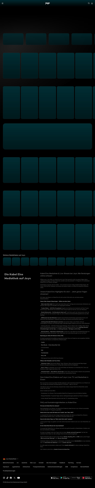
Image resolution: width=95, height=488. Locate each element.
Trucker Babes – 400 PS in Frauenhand (51, 308)
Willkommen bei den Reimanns (49, 317)
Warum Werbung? (62, 438)
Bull (42, 350)
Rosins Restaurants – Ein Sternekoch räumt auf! (53, 312)
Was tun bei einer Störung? (48, 438)
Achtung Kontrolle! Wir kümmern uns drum (52, 321)
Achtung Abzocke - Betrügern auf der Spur (69, 329)
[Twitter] (14, 478)
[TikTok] (7, 478)
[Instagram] (4, 478)
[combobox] (10, 459)
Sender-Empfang (68, 436)
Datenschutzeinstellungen (55, 466)
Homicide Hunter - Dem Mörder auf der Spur (52, 371)
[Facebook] (11, 478)
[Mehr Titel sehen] (93, 39)
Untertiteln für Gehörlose (51, 442)
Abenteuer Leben (45, 363)
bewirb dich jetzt (69, 445)
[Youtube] (18, 478)
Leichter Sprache (66, 442)
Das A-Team (44, 367)
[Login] (92, 3)
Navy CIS (43, 355)
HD (74, 436)
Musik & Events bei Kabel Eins (61, 449)
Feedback (62, 462)
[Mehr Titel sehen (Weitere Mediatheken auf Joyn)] (93, 261)
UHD (78, 436)
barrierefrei (78, 441)
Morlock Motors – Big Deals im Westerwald (52, 331)
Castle (43, 342)
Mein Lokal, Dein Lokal (46, 304)
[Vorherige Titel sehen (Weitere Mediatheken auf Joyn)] (2, 261)
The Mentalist (44, 353)
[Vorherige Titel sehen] (2, 39)
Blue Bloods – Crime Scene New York (50, 345)
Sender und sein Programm (74, 432)
